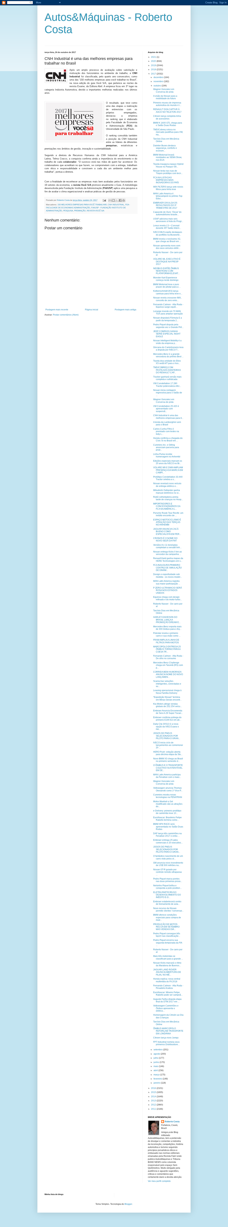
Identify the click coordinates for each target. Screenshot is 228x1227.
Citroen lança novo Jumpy (165, 1037)
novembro (159, 81)
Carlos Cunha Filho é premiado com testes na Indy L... (166, 431)
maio (156, 1066)
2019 (154, 65)
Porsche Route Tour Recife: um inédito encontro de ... (168, 514)
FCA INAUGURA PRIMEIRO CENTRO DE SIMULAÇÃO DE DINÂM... (167, 567)
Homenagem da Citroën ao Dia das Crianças (168, 1016)
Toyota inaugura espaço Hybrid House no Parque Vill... (168, 165)
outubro (158, 85)
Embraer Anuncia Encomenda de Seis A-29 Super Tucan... (168, 711)
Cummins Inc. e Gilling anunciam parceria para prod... (166, 447)
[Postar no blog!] (113, 200)
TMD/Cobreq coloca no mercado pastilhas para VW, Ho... (168, 132)
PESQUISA (68, 211)
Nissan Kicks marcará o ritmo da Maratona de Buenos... (167, 964)
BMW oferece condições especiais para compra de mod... (167, 917)
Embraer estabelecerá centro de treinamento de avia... (167, 902)
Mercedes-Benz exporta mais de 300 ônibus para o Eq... (167, 627)
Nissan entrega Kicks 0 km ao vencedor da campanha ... (167, 552)
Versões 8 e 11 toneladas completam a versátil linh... (167, 546)
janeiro (157, 1083)
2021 (154, 57)
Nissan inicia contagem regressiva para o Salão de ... (167, 393)
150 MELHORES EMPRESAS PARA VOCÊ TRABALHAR (82, 205)
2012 (154, 1104)
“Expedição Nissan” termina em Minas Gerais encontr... (167, 698)
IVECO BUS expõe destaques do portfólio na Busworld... (167, 233)
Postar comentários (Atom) (66, 315)
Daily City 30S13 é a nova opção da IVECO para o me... (166, 726)
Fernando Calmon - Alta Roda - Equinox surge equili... (168, 305)
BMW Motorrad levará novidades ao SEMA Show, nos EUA (167, 157)
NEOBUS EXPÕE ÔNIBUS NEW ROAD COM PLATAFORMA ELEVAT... (166, 271)
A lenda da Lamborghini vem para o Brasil (167, 423)
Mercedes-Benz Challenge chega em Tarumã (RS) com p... (168, 665)
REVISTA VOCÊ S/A (95, 211)
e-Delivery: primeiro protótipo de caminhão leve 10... (167, 811)
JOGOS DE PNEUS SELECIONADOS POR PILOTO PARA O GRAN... (166, 736)
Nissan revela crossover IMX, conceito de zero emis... (167, 298)
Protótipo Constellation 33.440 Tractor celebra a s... (168, 478)
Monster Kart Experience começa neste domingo (165, 278)
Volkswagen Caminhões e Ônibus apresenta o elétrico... (165, 1008)
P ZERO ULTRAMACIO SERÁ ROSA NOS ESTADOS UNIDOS (167, 590)
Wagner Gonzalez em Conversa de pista (163, 90)
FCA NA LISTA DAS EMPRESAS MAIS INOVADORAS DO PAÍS (166, 180)
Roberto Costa (172, 1121)
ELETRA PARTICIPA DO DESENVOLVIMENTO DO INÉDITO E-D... (167, 895)
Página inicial (91, 309)
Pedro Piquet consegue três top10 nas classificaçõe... (166, 934)
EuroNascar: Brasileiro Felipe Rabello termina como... (167, 818)
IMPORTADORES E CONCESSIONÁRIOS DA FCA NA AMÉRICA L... (166, 506)
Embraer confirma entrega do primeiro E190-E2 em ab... (167, 718)
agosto (157, 1054)
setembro (158, 1049)
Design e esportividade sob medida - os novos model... (167, 575)
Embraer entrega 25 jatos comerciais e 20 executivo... (168, 841)
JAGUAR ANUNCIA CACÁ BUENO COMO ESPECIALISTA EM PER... (167, 531)
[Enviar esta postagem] (104, 200)
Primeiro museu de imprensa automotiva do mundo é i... (167, 103)
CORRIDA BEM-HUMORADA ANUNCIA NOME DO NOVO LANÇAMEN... (168, 674)
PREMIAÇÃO (80, 211)
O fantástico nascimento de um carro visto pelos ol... (168, 857)
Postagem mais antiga (125, 309)
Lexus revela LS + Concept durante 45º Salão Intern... (167, 226)
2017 (154, 74)
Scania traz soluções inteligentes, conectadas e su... (167, 684)
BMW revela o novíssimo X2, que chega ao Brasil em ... (167, 240)
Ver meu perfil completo (159, 1181)
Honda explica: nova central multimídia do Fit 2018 (166, 980)
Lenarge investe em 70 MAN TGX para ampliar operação (168, 312)
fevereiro (158, 1079)
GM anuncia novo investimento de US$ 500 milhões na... (168, 864)
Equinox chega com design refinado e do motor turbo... (167, 598)
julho (156, 1058)
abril (156, 1070)
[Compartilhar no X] (117, 200)
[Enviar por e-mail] (110, 200)
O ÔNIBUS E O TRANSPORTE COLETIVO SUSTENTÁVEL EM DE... (168, 768)
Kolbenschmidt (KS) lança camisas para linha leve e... (167, 292)
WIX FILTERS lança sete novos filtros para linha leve (168, 188)
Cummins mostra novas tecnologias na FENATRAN (167, 795)
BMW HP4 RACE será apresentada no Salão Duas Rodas (168, 826)
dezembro (159, 77)
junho (157, 1062)
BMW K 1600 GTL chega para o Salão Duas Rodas (167, 124)
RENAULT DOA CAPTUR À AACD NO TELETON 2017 (167, 110)
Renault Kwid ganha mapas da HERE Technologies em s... (168, 559)
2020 (154, 61)
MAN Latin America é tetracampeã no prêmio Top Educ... (167, 196)
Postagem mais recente (56, 309)
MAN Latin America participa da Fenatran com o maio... (167, 775)
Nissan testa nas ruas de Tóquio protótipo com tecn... (168, 172)
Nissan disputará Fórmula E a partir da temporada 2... (167, 319)
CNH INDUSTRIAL (116, 205)
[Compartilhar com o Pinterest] (123, 200)
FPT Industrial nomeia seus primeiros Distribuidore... (166, 1043)
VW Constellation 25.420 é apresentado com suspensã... (166, 409)
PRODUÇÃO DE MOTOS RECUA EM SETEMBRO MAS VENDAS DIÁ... (166, 927)
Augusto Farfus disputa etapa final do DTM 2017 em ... (167, 1000)
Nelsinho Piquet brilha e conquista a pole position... (167, 886)
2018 (154, 69)
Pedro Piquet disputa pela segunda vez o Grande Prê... (168, 325)
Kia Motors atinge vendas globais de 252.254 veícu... (167, 705)
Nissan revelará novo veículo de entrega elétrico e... (167, 484)
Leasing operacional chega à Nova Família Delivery (167, 691)
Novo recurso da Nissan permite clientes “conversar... (168, 909)
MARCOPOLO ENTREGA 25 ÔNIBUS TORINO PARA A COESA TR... (167, 649)
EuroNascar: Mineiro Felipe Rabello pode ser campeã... (168, 993)
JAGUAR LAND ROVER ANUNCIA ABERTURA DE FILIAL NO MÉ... (167, 972)
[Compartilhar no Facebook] (120, 200)
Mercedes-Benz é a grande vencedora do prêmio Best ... (168, 355)
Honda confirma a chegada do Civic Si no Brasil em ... (168, 439)
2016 (154, 1088)
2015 (154, 1092)
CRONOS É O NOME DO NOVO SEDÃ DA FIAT (165, 539)
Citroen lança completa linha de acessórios (167, 117)
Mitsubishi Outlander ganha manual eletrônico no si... (166, 491)
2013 (154, 1100)
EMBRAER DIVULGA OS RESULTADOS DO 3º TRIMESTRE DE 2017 (165, 205)
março (157, 1074)
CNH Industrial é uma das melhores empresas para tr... (168, 416)
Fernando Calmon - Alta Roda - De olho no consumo (168, 657)
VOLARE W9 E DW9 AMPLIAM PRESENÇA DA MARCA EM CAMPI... (168, 470)
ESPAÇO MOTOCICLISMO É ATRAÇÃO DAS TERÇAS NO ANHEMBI (167, 522)
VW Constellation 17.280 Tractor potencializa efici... (167, 384)
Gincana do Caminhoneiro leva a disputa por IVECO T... (168, 348)
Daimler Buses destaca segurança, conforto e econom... (165, 148)
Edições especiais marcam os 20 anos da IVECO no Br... (167, 462)
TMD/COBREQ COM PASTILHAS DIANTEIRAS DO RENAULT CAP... (167, 370)
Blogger (128, 1204)
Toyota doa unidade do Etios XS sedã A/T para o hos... (167, 362)
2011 (154, 1109)
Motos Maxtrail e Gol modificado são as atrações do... (167, 804)
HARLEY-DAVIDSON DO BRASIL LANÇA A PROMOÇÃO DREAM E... (166, 620)
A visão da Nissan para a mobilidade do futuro (165, 97)
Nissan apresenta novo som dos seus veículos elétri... (166, 246)
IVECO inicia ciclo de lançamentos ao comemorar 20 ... (168, 745)
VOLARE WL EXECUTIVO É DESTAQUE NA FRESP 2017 (166, 261)
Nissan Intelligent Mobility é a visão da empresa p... (167, 341)
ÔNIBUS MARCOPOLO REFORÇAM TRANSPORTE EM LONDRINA (168, 1031)
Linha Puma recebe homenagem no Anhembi (166, 455)
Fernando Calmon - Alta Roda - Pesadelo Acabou (168, 986)
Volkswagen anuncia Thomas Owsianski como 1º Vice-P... (167, 789)
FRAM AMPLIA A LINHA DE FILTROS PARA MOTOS (166, 641)
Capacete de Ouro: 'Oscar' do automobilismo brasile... (167, 213)
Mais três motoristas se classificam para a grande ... (168, 957)
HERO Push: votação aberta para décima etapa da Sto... (167, 753)
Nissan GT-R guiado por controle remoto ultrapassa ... (167, 872)
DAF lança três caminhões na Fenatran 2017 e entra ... (167, 834)
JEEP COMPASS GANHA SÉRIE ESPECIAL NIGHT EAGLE (166, 334)
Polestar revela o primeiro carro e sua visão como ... (166, 634)
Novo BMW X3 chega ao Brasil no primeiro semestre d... (168, 759)
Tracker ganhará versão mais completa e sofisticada (167, 378)
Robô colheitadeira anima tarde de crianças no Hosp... (168, 498)
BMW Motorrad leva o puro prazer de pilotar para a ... (167, 285)
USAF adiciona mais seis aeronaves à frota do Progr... (168, 220)
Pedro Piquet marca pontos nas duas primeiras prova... (167, 880)
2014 (154, 1096)
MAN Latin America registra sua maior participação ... (166, 582)
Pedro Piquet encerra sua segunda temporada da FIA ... (167, 943)
